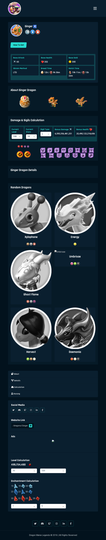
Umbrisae (75, 256)
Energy (75, 237)
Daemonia (75, 352)
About (16, 374)
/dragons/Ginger (20, 425)
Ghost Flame (31, 294)
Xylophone (31, 237)
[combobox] (17, 136)
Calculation (19, 387)
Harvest (31, 352)
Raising (16, 393)
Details (17, 380)
